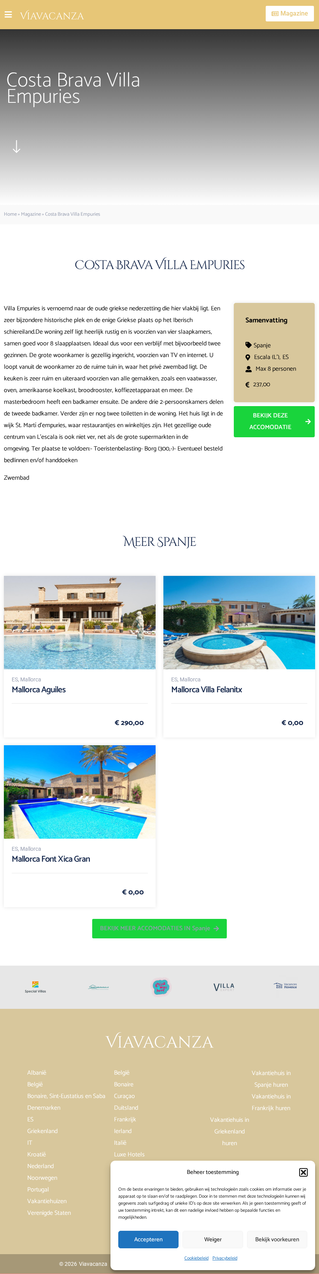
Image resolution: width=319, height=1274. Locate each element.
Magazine (31, 214)
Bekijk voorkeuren (277, 1239)
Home (10, 214)
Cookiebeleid (196, 1258)
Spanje (262, 345)
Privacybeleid (224, 1258)
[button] (303, 1172)
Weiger (213, 1239)
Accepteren (148, 1239)
